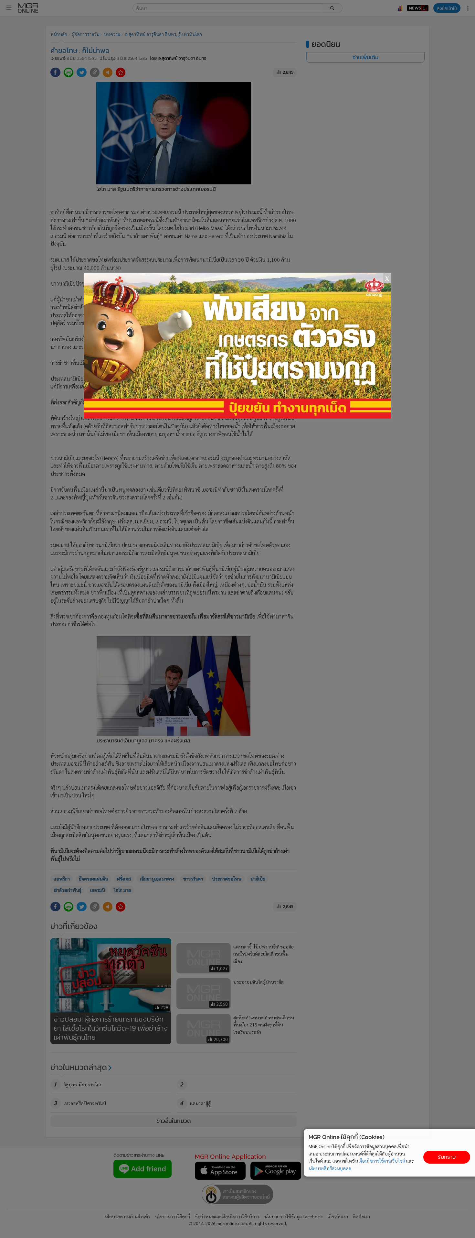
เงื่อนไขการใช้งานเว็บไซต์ (382, 1161)
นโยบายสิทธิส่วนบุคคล (330, 1168)
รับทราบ (447, 1157)
